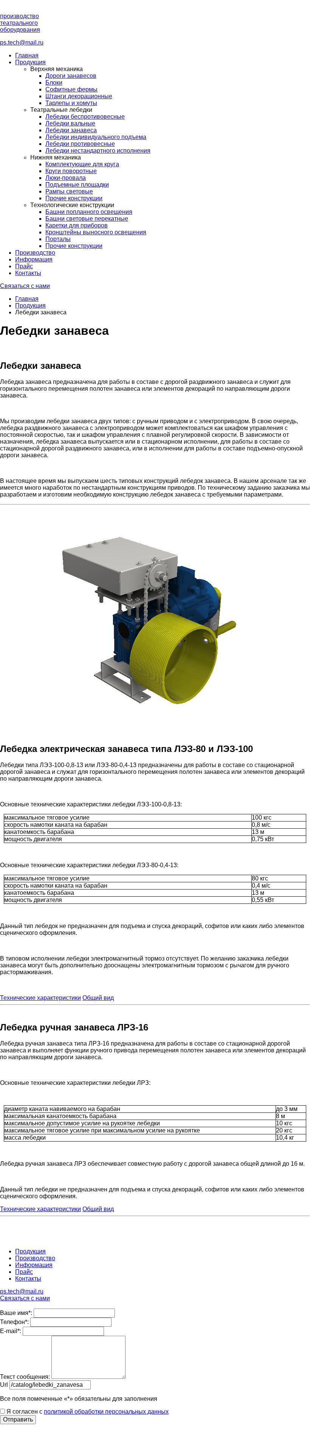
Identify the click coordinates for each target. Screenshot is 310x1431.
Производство (35, 252)
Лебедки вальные (70, 123)
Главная (27, 55)
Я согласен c (87, 1411)
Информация (34, 259)
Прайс (24, 266)
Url (4, 1384)
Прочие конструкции (73, 198)
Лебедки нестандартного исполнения (97, 150)
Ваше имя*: (16, 1313)
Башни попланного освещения (88, 212)
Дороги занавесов (70, 76)
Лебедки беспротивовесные (85, 116)
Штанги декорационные (78, 96)
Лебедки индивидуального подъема (95, 137)
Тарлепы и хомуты (71, 103)
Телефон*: (14, 1322)
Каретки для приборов (76, 225)
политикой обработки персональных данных (106, 1411)
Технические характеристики (40, 998)
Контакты (28, 273)
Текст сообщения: (25, 1377)
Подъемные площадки (77, 184)
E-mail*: (10, 1331)
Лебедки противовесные (80, 144)
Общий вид (98, 998)
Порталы (58, 239)
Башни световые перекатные (86, 218)
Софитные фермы (71, 89)
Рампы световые (69, 191)
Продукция (30, 62)
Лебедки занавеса (71, 130)
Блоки (53, 82)
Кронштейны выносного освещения (95, 232)
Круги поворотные (71, 171)
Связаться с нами (25, 286)
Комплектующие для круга (82, 164)
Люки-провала (65, 178)
